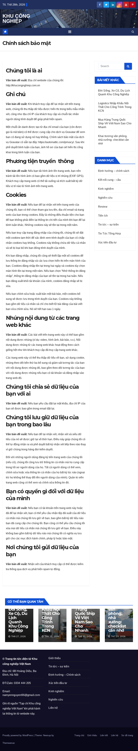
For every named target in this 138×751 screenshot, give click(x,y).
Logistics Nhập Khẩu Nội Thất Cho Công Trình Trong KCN (115, 107)
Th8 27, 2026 (18, 636)
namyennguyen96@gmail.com (21, 695)
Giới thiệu (54, 658)
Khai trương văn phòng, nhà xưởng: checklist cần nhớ (113, 140)
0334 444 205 (22, 683)
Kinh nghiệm (106, 188)
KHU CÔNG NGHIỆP (16, 18)
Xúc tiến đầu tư (107, 242)
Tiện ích (103, 215)
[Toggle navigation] (69, 31)
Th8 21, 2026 (85, 636)
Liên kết (104, 735)
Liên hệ (53, 707)
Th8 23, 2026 (52, 636)
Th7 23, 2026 (118, 636)
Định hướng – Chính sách (64, 674)
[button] (133, 31)
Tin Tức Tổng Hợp (109, 233)
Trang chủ (79, 735)
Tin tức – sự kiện (108, 224)
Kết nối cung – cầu (109, 179)
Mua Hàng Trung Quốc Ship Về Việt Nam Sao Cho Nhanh (115, 123)
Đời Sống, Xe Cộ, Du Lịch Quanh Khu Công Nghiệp (18, 620)
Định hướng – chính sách (113, 170)
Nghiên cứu (105, 197)
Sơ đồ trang (127, 735)
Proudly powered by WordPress (18, 735)
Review (102, 206)
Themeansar (8, 743)
